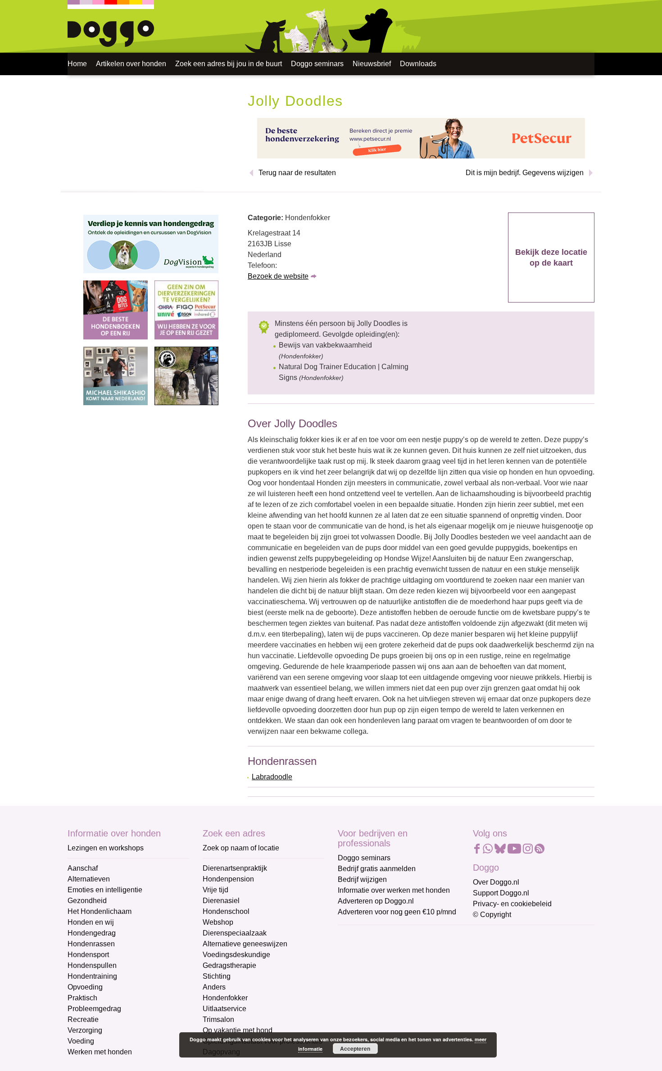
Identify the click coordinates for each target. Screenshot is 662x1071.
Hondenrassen (91, 944)
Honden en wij (91, 922)
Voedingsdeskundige (236, 954)
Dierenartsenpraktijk (235, 868)
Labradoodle (272, 777)
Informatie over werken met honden (394, 890)
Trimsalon (218, 1019)
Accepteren (355, 1048)
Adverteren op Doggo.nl (376, 901)
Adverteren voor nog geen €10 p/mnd (397, 912)
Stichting (217, 976)
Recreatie (83, 1019)
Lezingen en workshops (106, 848)
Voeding (81, 1041)
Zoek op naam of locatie (241, 848)
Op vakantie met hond (237, 1030)
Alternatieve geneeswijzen (245, 944)
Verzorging (85, 1030)
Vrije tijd (215, 890)
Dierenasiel (221, 900)
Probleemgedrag (94, 1008)
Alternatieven (89, 879)
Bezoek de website (278, 276)
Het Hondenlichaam (99, 911)
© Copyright (492, 914)
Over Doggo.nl (496, 882)
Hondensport (88, 954)
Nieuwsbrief (372, 64)
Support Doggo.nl (501, 893)
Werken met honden (100, 1052)
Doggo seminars (317, 64)
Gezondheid (87, 900)
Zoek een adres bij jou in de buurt (228, 64)
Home (77, 64)
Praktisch (82, 998)
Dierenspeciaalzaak (235, 933)
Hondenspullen (92, 965)
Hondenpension (228, 879)
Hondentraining (92, 976)
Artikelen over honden (131, 64)
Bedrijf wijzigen (362, 879)
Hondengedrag (92, 933)
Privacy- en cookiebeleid (512, 904)
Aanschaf (83, 868)
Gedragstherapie (229, 965)
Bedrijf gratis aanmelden (377, 868)
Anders (214, 987)
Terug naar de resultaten (297, 172)
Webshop (218, 922)
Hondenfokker (225, 998)
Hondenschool (226, 911)
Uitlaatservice (224, 1008)
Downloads (418, 64)
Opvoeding (85, 987)
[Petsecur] (421, 137)
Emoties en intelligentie (105, 890)
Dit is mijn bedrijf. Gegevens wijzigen (525, 172)
